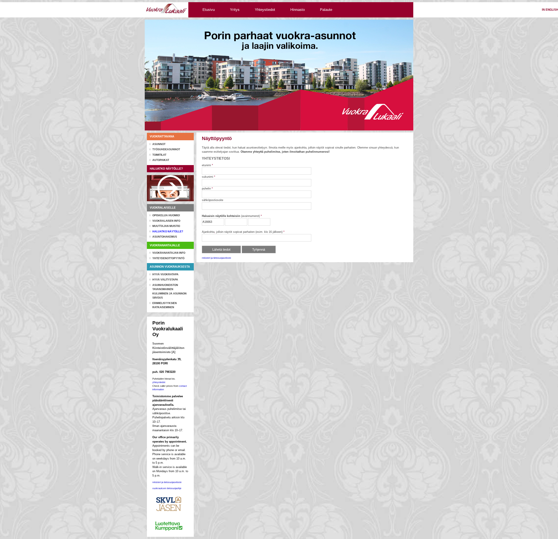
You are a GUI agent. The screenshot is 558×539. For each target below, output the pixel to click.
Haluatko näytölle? (167, 231)
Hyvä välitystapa (165, 279)
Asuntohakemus (164, 236)
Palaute (326, 9)
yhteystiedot (158, 382)
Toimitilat (159, 154)
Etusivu (208, 9)
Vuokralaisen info (166, 220)
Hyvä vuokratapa (165, 274)
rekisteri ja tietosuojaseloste (216, 258)
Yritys (235, 9)
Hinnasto (297, 9)
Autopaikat (160, 160)
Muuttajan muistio (166, 226)
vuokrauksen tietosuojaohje (166, 488)
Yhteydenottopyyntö (168, 258)
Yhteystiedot (265, 9)
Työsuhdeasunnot (166, 149)
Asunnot (158, 144)
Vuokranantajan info (168, 252)
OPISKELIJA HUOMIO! (166, 215)
